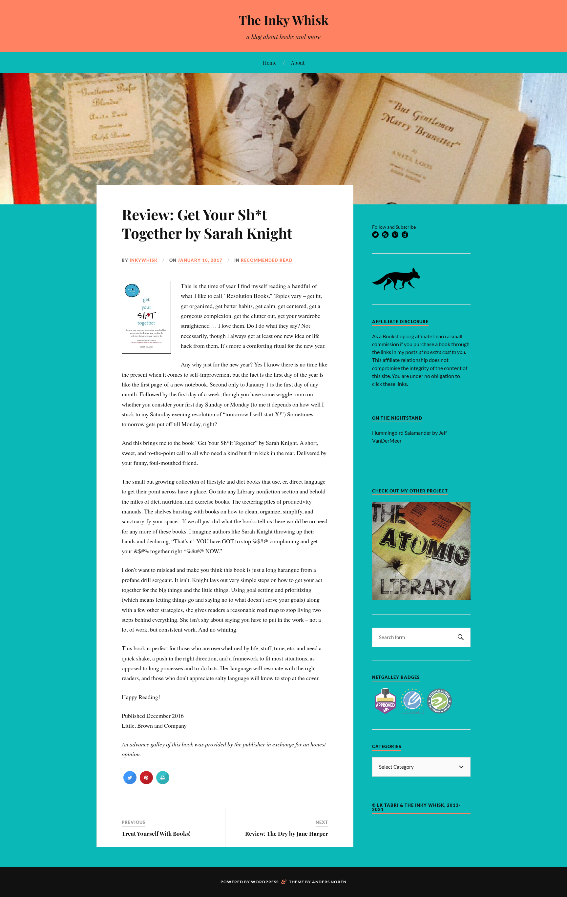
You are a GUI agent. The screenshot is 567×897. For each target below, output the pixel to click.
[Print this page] (162, 782)
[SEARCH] (461, 637)
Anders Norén (329, 881)
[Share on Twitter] (129, 782)
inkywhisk (144, 260)
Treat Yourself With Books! (156, 833)
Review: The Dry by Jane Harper (286, 833)
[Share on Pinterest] (146, 782)
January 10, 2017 (200, 260)
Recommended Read (267, 260)
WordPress (265, 881)
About (297, 62)
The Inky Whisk (283, 19)
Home (270, 62)
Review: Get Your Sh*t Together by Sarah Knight (207, 223)
